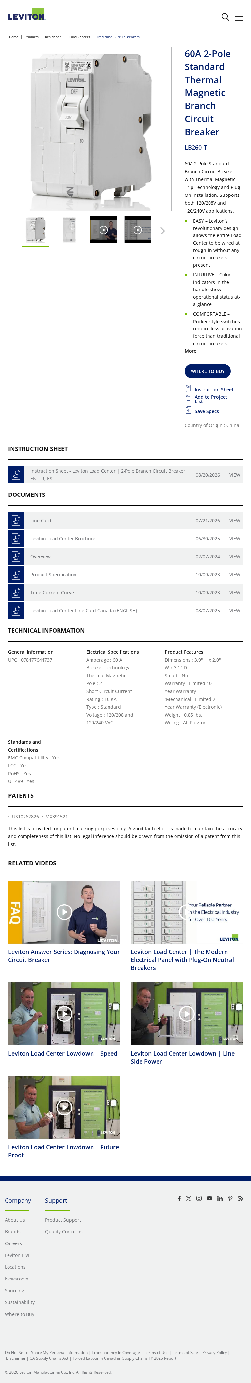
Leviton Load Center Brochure (62, 538)
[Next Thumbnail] (161, 231)
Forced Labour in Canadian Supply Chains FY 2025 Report (124, 1358)
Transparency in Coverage (116, 1352)
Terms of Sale (185, 1352)
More (190, 351)
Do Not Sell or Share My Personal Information (46, 1352)
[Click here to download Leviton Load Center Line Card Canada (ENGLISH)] (16, 610)
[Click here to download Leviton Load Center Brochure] (16, 538)
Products (32, 36)
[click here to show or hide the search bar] (225, 17)
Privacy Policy (214, 1352)
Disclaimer (15, 1358)
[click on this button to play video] (103, 230)
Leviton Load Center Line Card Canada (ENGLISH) (83, 610)
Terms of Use (156, 1352)
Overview (40, 556)
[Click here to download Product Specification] (16, 574)
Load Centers (79, 36)
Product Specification (53, 574)
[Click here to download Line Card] (16, 520)
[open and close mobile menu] (239, 17)
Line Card (40, 520)
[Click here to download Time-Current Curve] (16, 592)
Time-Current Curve (52, 592)
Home (13, 36)
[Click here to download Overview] (16, 556)
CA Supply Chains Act (49, 1358)
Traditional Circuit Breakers (118, 36)
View (234, 475)
